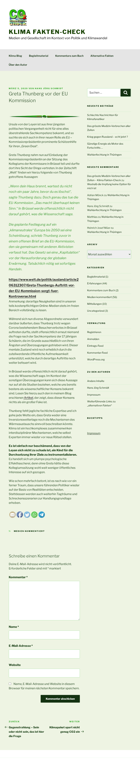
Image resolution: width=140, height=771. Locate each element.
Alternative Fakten (101, 55)
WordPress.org (96, 359)
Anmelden (93, 339)
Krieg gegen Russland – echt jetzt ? (107, 136)
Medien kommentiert (29, 531)
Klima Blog (15, 55)
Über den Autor (18, 64)
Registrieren (94, 332)
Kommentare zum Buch (69, 55)
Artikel (28, 397)
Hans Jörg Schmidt (49, 88)
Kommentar (18, 577)
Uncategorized (95, 310)
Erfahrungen (94, 283)
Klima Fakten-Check (47, 31)
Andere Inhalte (95, 380)
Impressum (93, 394)
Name (14, 627)
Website (15, 665)
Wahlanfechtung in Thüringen (104, 154)
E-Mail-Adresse (21, 646)
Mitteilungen (94, 303)
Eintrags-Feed (95, 345)
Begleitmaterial (38, 55)
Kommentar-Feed (97, 352)
